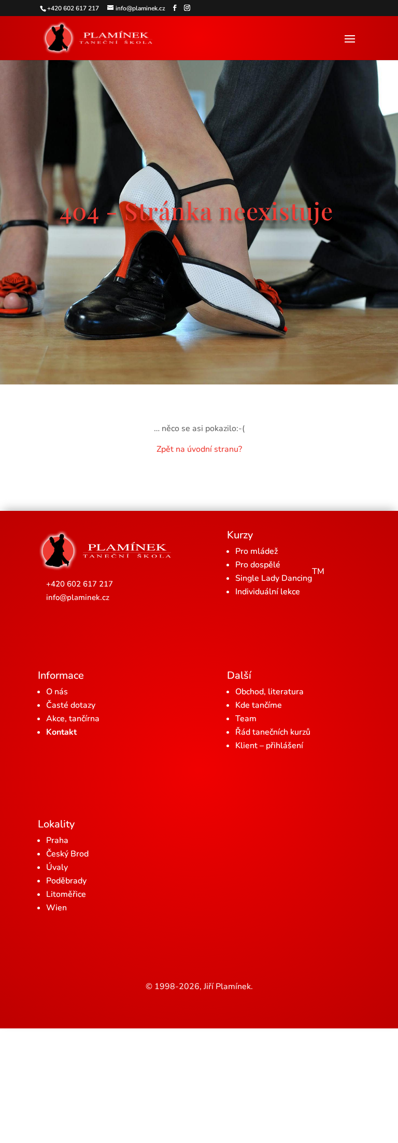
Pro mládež (256, 551)
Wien (56, 907)
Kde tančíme (258, 705)
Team (246, 718)
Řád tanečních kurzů (272, 732)
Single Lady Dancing (279, 575)
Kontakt (61, 732)
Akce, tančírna (73, 718)
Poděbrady (66, 881)
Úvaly (57, 867)
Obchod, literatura (269, 691)
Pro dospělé (257, 564)
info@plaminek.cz (77, 597)
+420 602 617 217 (79, 584)
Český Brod (67, 854)
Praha (57, 840)
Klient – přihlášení (269, 745)
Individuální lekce (267, 591)
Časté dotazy (70, 705)
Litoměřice (66, 894)
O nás (57, 691)
